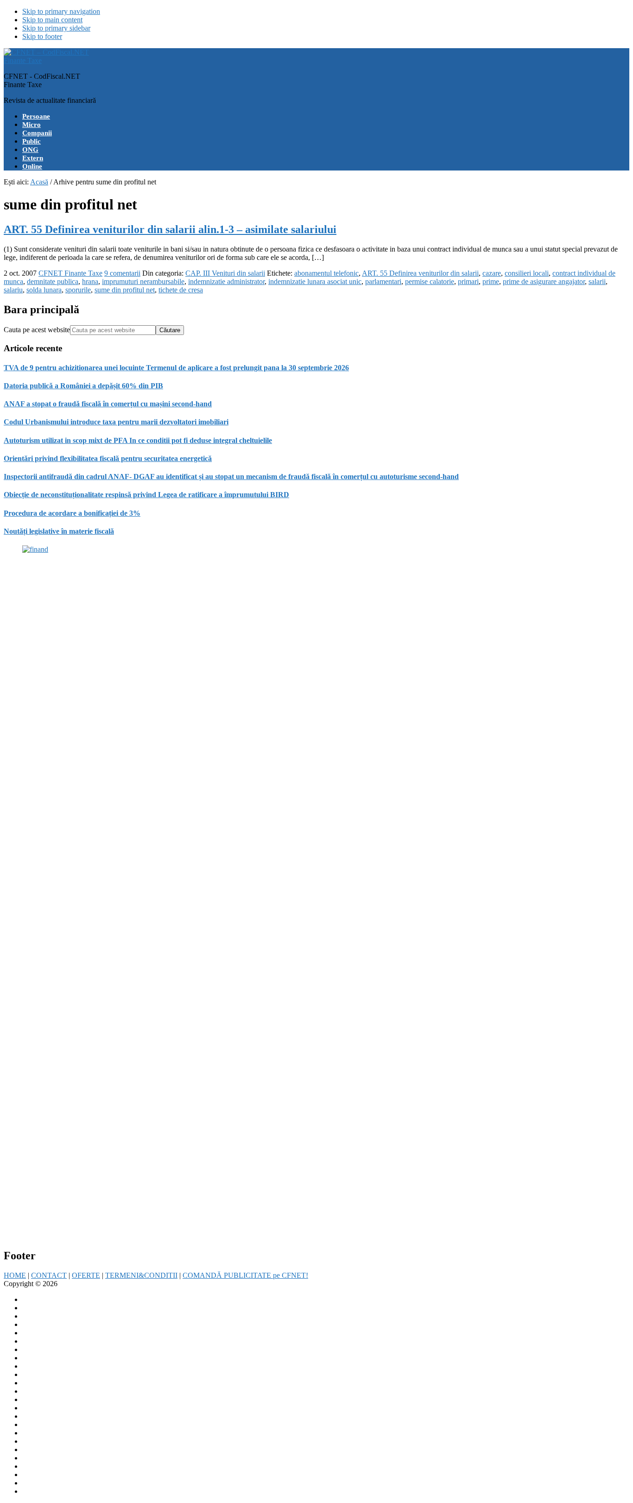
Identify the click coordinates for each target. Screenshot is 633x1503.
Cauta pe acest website (37, 330)
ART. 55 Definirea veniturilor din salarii (420, 273)
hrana (90, 281)
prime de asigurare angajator (544, 281)
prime (490, 281)
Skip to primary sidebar (56, 28)
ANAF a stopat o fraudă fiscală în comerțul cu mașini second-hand (108, 404)
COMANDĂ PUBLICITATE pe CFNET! (245, 1275)
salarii (597, 281)
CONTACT (49, 1275)
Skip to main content (52, 20)
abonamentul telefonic (326, 273)
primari (468, 281)
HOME (15, 1275)
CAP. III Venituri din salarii (225, 273)
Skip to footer (42, 36)
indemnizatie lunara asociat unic (314, 281)
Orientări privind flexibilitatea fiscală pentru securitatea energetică (108, 458)
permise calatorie (429, 281)
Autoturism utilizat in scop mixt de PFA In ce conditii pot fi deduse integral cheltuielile (138, 440)
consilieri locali (527, 273)
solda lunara (44, 290)
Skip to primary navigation (61, 11)
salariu (13, 290)
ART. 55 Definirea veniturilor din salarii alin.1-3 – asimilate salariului (170, 229)
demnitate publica (52, 281)
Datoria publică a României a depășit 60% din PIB (83, 386)
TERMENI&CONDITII (141, 1275)
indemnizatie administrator (226, 281)
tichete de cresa (180, 290)
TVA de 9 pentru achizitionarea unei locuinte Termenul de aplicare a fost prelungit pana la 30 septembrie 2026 (176, 368)
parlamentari (383, 281)
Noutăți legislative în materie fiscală (59, 531)
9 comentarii (122, 273)
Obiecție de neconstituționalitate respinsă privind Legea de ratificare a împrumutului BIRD (146, 495)
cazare (491, 273)
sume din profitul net (125, 290)
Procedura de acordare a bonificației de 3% (72, 513)
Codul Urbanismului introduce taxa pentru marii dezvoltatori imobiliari (116, 422)
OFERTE (86, 1275)
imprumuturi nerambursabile (143, 281)
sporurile (78, 290)
